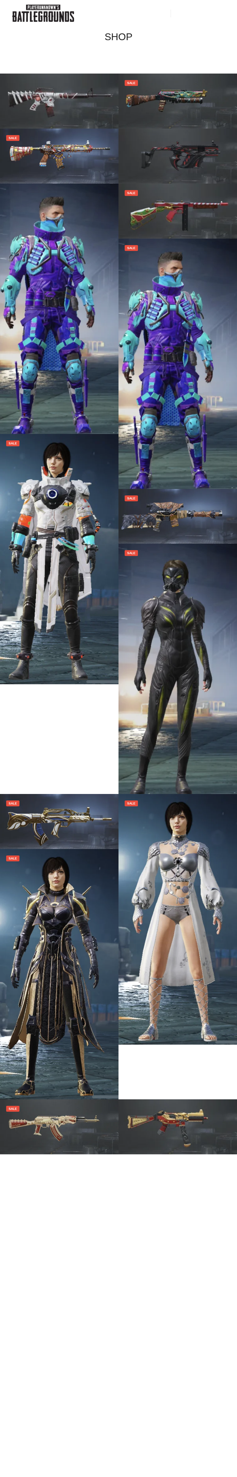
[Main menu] (214, 13)
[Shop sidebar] (181, 13)
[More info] (203, 13)
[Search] (192, 13)
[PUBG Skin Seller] (43, 13)
